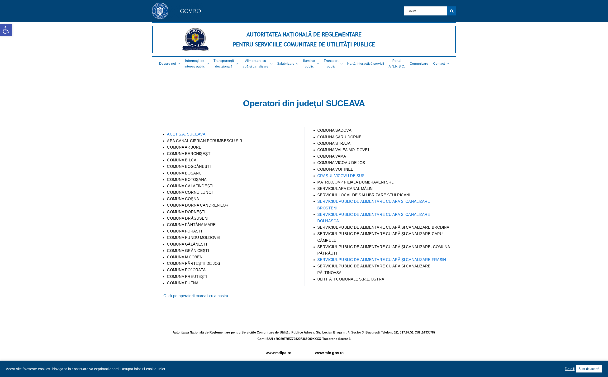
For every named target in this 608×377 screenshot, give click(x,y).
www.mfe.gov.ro (329, 353)
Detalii (570, 369)
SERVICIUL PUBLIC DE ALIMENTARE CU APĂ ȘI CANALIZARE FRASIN (381, 260)
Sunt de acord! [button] (589, 369)
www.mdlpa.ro (278, 353)
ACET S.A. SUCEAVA (186, 134)
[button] (6, 30)
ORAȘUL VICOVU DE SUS (341, 176)
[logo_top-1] (177, 4)
